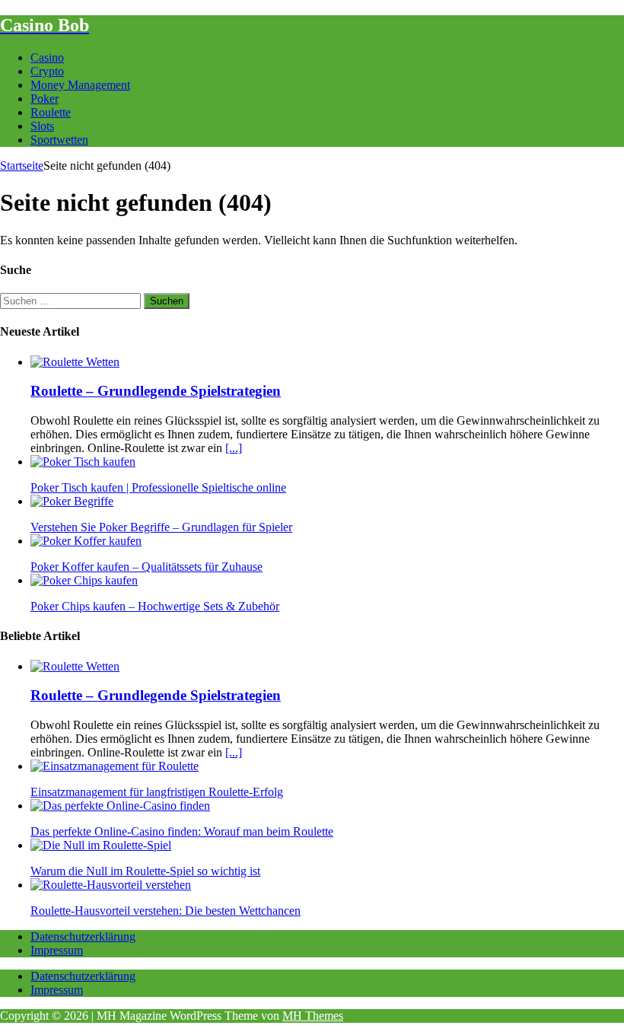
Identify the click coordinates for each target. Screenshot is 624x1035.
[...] (233, 447)
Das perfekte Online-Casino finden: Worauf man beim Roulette (181, 831)
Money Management (80, 84)
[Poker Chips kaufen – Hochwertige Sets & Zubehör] (84, 580)
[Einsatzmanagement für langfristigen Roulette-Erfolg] (114, 766)
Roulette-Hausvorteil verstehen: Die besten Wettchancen (165, 910)
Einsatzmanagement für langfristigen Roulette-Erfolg (156, 791)
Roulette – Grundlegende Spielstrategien (155, 391)
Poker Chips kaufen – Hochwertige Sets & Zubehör (154, 606)
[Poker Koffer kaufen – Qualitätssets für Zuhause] (86, 540)
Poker (44, 98)
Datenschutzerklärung (82, 936)
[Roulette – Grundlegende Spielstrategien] (74, 361)
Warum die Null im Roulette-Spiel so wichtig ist (145, 871)
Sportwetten (59, 139)
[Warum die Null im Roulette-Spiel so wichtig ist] (100, 845)
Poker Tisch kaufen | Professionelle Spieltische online (158, 487)
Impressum (56, 950)
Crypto (47, 71)
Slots (42, 125)
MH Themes (312, 1015)
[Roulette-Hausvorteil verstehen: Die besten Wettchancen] (110, 884)
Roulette (50, 112)
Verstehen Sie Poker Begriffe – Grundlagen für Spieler (161, 527)
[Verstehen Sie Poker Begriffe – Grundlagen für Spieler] (71, 501)
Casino (47, 57)
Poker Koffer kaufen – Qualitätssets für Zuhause (146, 566)
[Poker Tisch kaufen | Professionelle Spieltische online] (82, 461)
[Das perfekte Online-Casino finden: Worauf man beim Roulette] (120, 805)
